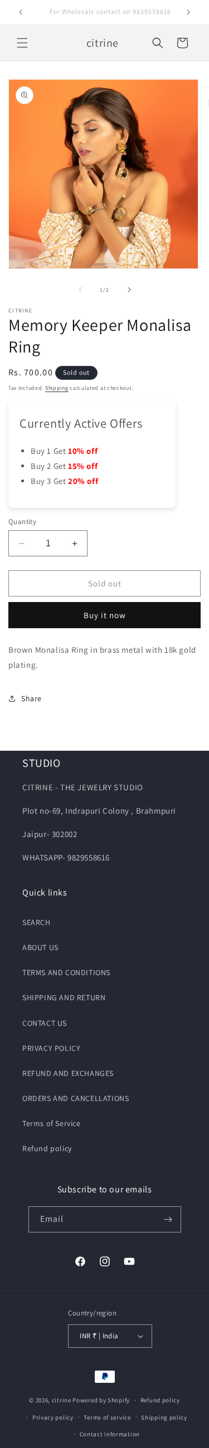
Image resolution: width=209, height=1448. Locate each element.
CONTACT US (44, 1023)
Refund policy (47, 1148)
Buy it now (105, 615)
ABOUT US (40, 947)
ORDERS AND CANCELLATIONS (75, 1098)
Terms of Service (51, 1123)
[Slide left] (80, 289)
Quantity (22, 521)
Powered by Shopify (101, 1400)
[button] (22, 43)
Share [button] (31, 698)
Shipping (57, 388)
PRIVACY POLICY (51, 1048)
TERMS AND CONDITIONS (66, 972)
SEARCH (36, 922)
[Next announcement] (188, 12)
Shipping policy (164, 1417)
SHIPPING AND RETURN (63, 997)
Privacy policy (53, 1417)
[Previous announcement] (20, 12)
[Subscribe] (168, 1219)
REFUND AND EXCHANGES (68, 1073)
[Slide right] (129, 289)
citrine (61, 1400)
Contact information (110, 1434)
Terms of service (107, 1417)
